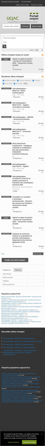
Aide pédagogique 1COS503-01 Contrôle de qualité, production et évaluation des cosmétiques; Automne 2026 (22, 180)
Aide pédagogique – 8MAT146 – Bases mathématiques (19, 90)
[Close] (41, 434)
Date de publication (8, 284)
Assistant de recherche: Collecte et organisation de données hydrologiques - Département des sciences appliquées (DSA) (20, 317)
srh (13, 67)
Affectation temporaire (10, 80)
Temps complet (36, 26)
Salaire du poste (8, 277)
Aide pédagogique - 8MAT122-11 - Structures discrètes (14, 320)
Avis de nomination (26, 1)
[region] (22, 438)
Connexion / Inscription (37, 5)
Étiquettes (18, 270)
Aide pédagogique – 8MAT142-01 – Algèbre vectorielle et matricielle (21, 105)
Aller (4, 46)
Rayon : (32, 50)
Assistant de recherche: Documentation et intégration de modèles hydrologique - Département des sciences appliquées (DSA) (21, 312)
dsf (18, 189)
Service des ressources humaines (10, 1)
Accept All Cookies (29, 442)
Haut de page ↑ (38, 254)
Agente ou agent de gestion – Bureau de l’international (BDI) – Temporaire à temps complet (22, 62)
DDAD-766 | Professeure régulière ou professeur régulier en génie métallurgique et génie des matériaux (20, 384)
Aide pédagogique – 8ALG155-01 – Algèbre (20, 165)
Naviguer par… (7, 270)
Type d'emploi (7, 274)
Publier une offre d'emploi (22, 5)
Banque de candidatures (25, 80)
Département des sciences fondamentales (22, 187)
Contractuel (25, 26)
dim (23, 95)
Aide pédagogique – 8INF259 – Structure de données (22, 118)
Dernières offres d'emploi (11, 26)
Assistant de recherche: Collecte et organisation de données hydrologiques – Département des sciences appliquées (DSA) (22, 238)
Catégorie (6, 281)
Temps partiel (19, 83)
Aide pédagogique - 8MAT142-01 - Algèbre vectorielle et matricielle (17, 310)
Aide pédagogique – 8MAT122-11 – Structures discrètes (21, 131)
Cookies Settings (13, 442)
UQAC (14, 95)
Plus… (3, 254)
